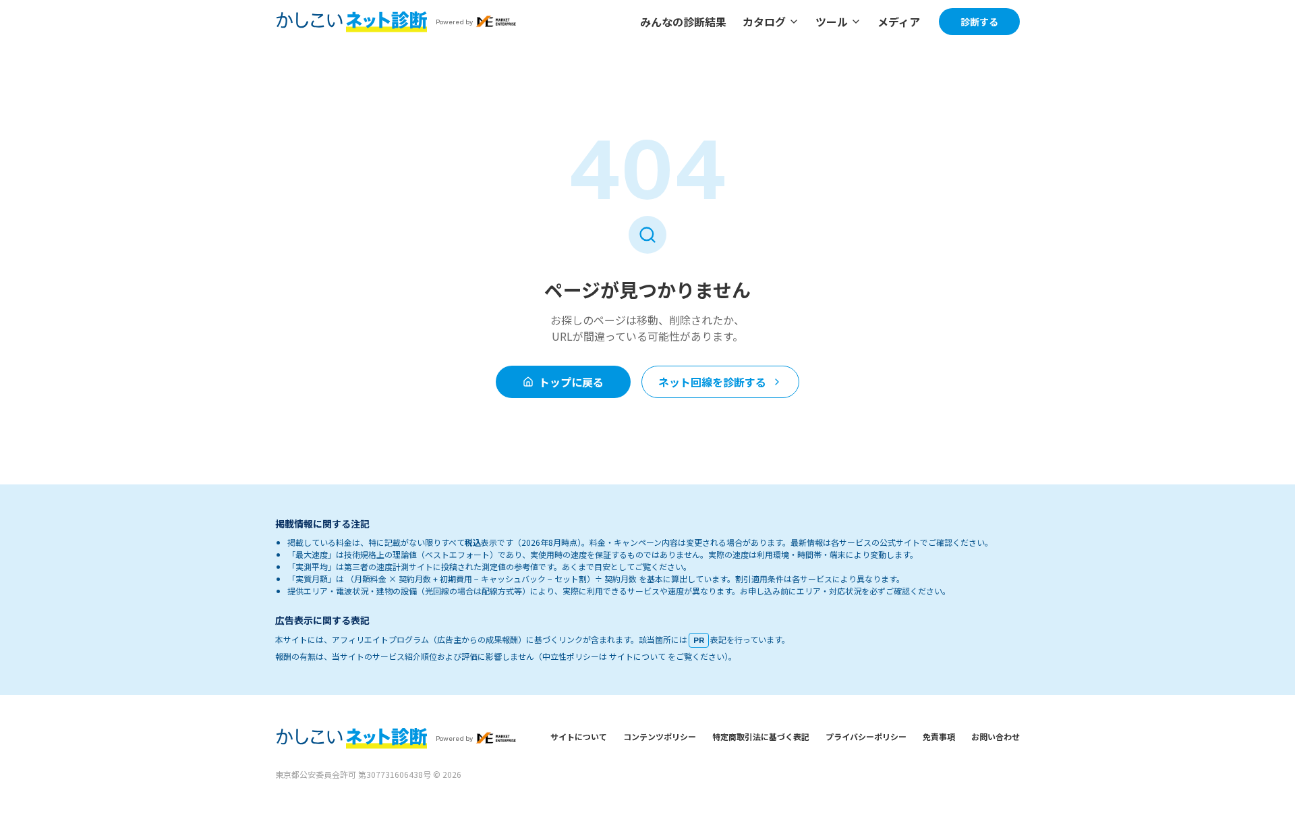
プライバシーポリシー (866, 736)
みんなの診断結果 (683, 21)
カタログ (764, 21)
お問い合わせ (995, 736)
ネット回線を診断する (712, 382)
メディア (898, 21)
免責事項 (939, 736)
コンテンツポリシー (659, 736)
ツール (831, 21)
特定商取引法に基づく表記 (760, 736)
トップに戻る (571, 382)
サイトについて (578, 736)
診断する (979, 21)
